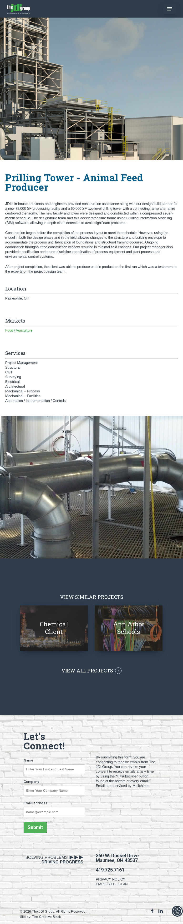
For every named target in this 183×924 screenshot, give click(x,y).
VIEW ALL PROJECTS (87, 671)
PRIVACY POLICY (110, 879)
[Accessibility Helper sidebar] (177, 911)
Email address (35, 803)
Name (28, 760)
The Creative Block (46, 917)
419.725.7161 (110, 870)
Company (31, 781)
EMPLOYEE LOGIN (112, 884)
